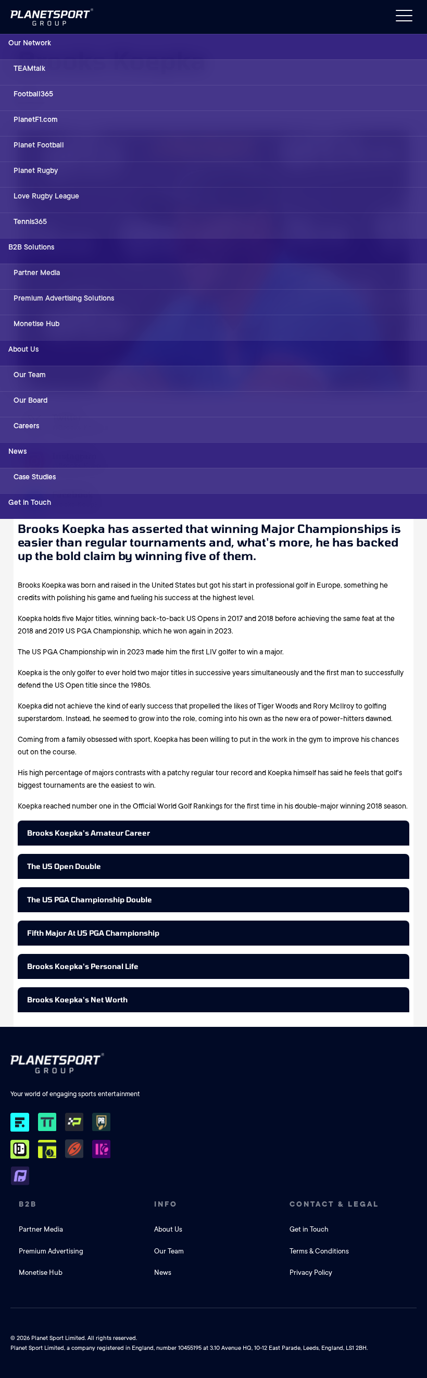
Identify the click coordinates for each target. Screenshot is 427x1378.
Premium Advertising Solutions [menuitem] (64, 298)
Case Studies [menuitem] (35, 477)
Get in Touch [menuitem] (29, 502)
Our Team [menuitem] (30, 374)
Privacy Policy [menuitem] (311, 1272)
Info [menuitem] (166, 1204)
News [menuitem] (17, 451)
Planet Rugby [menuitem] (36, 170)
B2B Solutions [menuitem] (31, 247)
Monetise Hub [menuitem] (36, 323)
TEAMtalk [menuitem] (29, 68)
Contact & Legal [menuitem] (334, 1204)
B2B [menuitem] (28, 1204)
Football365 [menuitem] (33, 94)
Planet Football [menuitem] (39, 145)
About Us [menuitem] (23, 349)
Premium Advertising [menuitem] (51, 1251)
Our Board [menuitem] (30, 400)
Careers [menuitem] (26, 425)
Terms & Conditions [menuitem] (319, 1251)
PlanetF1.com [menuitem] (36, 119)
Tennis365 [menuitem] (30, 221)
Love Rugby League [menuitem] (46, 196)
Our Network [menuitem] (29, 43)
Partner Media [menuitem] (37, 272)
